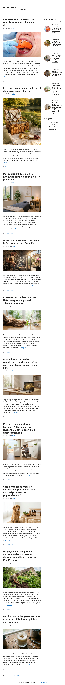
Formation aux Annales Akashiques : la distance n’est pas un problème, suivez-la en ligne (57, 108)
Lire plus (6, 162)
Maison (32, 5)
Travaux (39, 5)
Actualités (23, 5)
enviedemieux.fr (10, 7)
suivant (16, 676)
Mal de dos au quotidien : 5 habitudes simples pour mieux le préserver (21, 177)
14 (11, 676)
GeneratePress (43, 682)
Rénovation (23, 9)
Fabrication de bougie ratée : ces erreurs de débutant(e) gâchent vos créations (21, 619)
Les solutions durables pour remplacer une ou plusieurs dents (19, 22)
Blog (12, 81)
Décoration (49, 5)
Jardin (58, 5)
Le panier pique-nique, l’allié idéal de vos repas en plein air (56, 44)
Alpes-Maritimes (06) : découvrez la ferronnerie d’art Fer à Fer (57, 74)
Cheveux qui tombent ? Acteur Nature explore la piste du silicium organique (20, 300)
